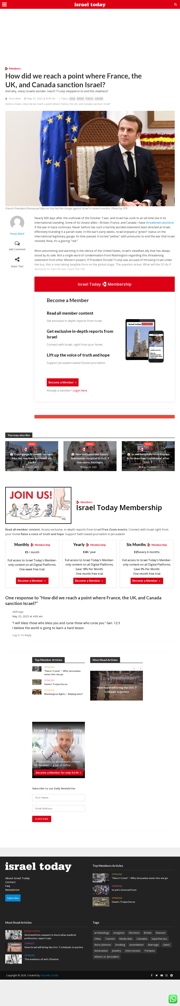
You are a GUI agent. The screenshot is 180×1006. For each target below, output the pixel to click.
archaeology (101, 932)
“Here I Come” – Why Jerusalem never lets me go (62, 672)
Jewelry (116, 950)
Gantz (166, 944)
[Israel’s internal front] (101, 889)
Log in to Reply (21, 635)
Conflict (116, 683)
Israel (18, 104)
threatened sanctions (160, 223)
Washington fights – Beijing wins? (63, 693)
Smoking (120, 944)
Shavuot (160, 932)
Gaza (72, 98)
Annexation (101, 950)
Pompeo (149, 950)
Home (8, 104)
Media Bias (125, 938)
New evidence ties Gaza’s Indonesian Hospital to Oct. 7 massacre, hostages (90, 458)
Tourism (110, 938)
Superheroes (159, 938)
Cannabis (142, 938)
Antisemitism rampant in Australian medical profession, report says (50, 936)
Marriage (153, 944)
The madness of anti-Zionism (41, 959)
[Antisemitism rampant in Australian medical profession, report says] (13, 934)
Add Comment (17, 249)
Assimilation (136, 944)
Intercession (132, 950)
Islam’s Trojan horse (55, 684)
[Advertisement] (90, 40)
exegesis (118, 932)
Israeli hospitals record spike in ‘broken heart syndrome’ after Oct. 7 (148, 458)
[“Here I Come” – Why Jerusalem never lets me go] (36, 668)
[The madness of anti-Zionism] (13, 958)
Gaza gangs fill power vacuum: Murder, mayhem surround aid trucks (32, 458)
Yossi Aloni (15, 98)
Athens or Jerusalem (106, 956)
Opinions (49, 667)
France (89, 98)
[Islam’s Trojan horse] (36, 681)
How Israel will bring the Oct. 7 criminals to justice (116, 689)
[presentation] (134, 668)
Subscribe (13, 898)
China (97, 938)
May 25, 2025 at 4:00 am (27, 616)
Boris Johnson (102, 944)
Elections (134, 932)
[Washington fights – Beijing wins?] (36, 691)
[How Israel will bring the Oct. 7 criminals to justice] (13, 946)
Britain (80, 98)
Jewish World (32, 931)
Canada (99, 98)
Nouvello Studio (49, 975)
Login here (80, 390)
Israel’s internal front (124, 889)
